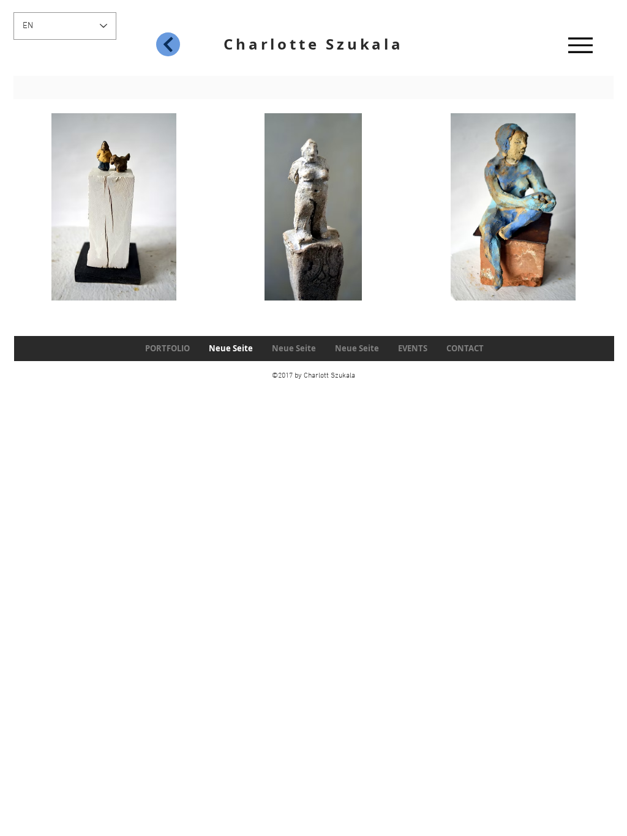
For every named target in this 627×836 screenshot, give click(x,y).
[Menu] (580, 45)
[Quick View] (114, 206)
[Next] (168, 44)
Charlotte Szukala (313, 44)
